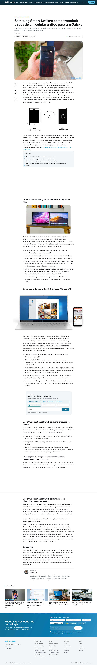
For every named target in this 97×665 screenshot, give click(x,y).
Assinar (66, 409)
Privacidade (82, 648)
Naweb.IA (78, 662)
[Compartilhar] (31, 36)
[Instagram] (7, 648)
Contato (81, 645)
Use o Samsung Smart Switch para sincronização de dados (41, 161)
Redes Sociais (52, 645)
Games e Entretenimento (40, 652)
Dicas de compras (53, 643)
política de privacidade (67, 633)
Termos (81, 650)
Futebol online (38, 654)
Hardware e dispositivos (40, 657)
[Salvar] (34, 36)
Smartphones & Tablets (40, 645)
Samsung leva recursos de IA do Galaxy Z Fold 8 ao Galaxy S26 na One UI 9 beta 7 (14, 603)
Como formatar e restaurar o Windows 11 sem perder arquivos (59, 603)
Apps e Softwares (24, 17)
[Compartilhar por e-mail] (15, 97)
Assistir (31, 2)
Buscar (65, 648)
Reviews (67, 2)
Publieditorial (52, 657)
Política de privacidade (41, 412)
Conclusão (29, 165)
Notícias (22, 2)
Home (65, 643)
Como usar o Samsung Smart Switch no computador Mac (41, 156)
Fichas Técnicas (38, 2)
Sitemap (66, 652)
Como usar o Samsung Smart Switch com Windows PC (40, 159)
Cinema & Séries (38, 648)
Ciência (61, 2)
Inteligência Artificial (49, 2)
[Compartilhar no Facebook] (15, 86)
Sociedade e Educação (54, 654)
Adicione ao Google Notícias (75, 36)
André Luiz (33, 573)
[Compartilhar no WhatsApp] (15, 90)
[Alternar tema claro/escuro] (86, 2)
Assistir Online (67, 645)
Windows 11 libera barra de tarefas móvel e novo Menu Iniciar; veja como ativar (35, 603)
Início (16, 17)
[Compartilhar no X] (15, 83)
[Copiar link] (15, 100)
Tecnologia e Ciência (54, 652)
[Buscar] (83, 2)
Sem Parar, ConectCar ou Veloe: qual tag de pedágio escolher (81, 603)
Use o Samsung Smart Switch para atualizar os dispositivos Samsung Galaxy (46, 163)
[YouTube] (10, 648)
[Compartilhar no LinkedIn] (15, 93)
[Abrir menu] (2, 2)
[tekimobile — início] (11, 2)
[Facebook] (5, 648)
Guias (56, 2)
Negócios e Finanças (54, 650)
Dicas (26, 2)
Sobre (80, 643)
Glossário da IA (74, 2)
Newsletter (91, 2)
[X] (12, 648)
